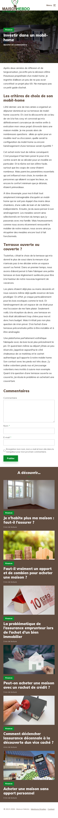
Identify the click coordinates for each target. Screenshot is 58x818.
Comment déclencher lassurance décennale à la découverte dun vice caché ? (28, 738)
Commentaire (10, 398)
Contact (51, 809)
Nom (6, 426)
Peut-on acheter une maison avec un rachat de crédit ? (28, 685)
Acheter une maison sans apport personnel (26, 791)
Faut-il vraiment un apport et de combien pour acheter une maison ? (27, 573)
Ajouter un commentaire (15, 45)
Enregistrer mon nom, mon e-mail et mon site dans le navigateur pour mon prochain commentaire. (30, 450)
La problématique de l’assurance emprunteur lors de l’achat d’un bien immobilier (28, 630)
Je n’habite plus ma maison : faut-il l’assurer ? (28, 520)
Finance (8, 30)
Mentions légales (38, 809)
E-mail (7, 437)
